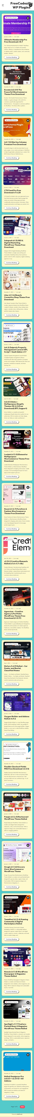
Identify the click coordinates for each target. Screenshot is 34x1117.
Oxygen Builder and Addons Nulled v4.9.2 (16, 717)
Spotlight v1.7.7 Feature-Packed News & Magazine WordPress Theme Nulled (15, 1026)
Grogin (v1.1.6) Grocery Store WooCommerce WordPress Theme (14, 869)
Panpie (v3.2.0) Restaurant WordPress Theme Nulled (16, 818)
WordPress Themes (12, 67)
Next (22, 1106)
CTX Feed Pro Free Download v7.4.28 (12, 191)
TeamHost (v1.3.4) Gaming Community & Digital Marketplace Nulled (16, 921)
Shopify (9, 379)
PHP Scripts (10, 325)
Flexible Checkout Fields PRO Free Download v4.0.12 (16, 767)
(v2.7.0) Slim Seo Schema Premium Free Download (15, 143)
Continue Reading (11, 57)
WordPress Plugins (12, 17)
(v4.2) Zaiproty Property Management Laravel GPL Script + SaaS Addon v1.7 (16, 349)
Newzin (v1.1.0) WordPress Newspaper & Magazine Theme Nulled (16, 974)
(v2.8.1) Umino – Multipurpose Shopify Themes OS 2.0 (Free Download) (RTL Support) (15, 405)
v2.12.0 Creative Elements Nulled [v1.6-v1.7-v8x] (16, 562)
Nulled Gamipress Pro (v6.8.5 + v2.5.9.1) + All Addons (14, 1078)
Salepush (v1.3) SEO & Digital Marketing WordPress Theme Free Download (14, 243)
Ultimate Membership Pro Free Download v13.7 (15, 40)
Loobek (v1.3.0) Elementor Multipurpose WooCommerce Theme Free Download (16, 457)
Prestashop (10, 539)
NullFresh (19, 1114)
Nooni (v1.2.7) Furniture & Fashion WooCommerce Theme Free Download (15, 511)
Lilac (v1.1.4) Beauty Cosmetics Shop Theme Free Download (17, 297)
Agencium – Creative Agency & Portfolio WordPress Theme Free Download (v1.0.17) (14, 614)
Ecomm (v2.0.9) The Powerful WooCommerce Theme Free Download (15, 92)
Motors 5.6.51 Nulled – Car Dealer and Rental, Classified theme (15, 668)
